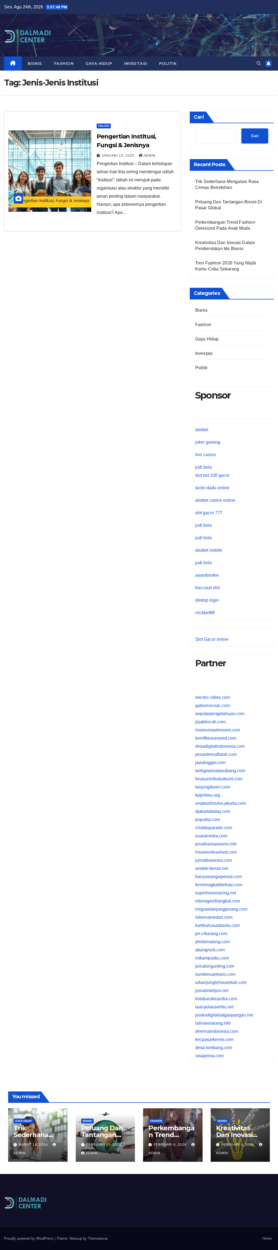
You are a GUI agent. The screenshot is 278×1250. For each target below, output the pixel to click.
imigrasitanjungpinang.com (221, 909)
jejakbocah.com (210, 721)
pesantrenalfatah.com (216, 754)
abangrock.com (210, 950)
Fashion (64, 63)
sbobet (201, 429)
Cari (199, 117)
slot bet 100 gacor (212, 475)
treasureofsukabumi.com (218, 778)
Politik (168, 63)
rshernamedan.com (213, 917)
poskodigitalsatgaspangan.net (224, 1015)
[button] (259, 63)
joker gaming (207, 442)
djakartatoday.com (212, 811)
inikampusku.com (212, 958)
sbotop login (207, 600)
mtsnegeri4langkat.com (217, 901)
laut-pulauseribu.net (214, 1007)
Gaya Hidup (99, 63)
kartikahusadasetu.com (217, 925)
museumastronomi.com (217, 730)
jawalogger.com (210, 762)
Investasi (135, 63)
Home (267, 1238)
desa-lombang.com (213, 1047)
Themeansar (97, 1238)
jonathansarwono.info (216, 844)
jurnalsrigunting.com (214, 966)
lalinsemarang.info (213, 1023)
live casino (205, 454)
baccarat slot (207, 587)
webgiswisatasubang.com (220, 770)
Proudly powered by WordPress (29, 1238)
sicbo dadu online (212, 487)
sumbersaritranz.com (215, 974)
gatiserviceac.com (212, 705)
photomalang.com (212, 941)
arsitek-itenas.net (211, 868)
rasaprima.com (209, 1055)
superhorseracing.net (215, 893)
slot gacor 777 (208, 512)
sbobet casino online (215, 500)
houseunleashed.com (216, 852)
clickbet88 (205, 612)
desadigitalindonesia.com (220, 746)
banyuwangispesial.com (218, 876)
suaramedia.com (211, 836)
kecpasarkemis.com (214, 1039)
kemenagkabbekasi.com (218, 884)
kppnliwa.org (207, 795)
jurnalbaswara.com (213, 860)
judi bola (203, 467)
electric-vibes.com (212, 697)
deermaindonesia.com (216, 1031)
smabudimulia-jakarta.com (220, 803)
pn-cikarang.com (211, 933)
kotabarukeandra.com (216, 998)
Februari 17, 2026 (103, 1145)
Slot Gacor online (212, 639)
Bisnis (35, 63)
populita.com (207, 819)
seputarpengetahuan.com (219, 713)
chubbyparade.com (213, 827)
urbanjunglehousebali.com (221, 982)
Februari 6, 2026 (171, 1145)
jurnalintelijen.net (211, 990)
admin (150, 155)
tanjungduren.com (212, 787)
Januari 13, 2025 (118, 155)
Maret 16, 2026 (34, 1145)
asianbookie (207, 575)
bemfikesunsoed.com (215, 738)
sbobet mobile (208, 550)
